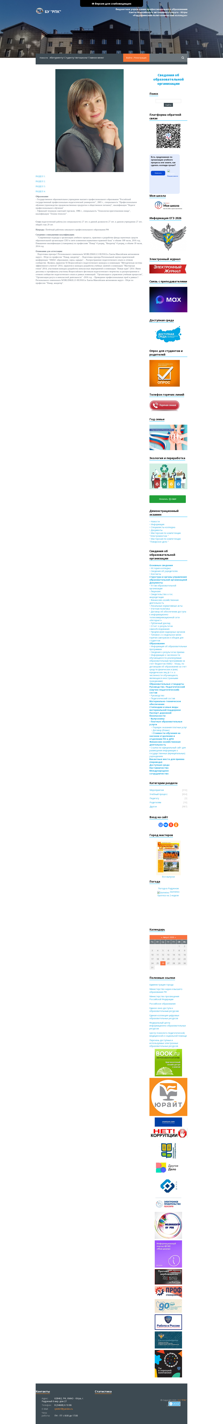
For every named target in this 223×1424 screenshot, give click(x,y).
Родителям (155, 802)
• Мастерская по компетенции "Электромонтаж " (165, 534)
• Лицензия (154, 591)
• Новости (154, 521)
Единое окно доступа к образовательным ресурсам (164, 1009)
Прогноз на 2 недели (168, 895)
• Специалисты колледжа (162, 527)
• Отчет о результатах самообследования (161, 627)
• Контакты (155, 574)
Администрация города (161, 984)
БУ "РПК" (53, 11)
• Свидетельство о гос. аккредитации (161, 596)
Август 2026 (168, 937)
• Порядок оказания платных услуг (168, 727)
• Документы (155, 530)
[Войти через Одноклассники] (176, 825)
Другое (153, 806)
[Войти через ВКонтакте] (166, 825)
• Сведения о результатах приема (166, 652)
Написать (158, 173)
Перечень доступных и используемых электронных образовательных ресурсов (163, 1043)
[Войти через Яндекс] (171, 825)
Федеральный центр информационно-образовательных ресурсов (167, 1025)
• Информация (156, 524)
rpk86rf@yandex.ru (63, 1408)
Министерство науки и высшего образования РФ (165, 990)
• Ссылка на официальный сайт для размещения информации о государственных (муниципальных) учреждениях (167, 752)
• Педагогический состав (162, 698)
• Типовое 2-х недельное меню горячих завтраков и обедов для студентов (166, 637)
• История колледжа (160, 568)
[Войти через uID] (160, 825)
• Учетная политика (159, 608)
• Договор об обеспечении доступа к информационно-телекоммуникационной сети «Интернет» (167, 616)
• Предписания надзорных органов (167, 631)
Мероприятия (157, 790)
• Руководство (156, 695)
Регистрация (140, 57)
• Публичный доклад (159, 623)
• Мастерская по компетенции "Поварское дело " (165, 540)
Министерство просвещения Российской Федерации (164, 998)
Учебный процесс (159, 794)
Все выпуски (168, 876)
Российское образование (162, 1003)
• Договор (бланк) (159, 730)
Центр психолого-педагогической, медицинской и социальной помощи (168, 1034)
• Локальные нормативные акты (165, 605)
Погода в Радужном (168, 888)
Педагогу (154, 798)
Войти (129, 57)
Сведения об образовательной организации (168, 79)
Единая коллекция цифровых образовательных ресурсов (164, 1017)
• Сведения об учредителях (163, 571)
